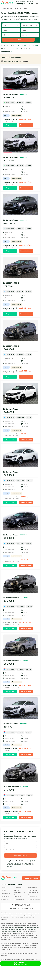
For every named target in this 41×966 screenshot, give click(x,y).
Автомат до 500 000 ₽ (34, 899)
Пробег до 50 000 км (19, 893)
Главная (3, 8)
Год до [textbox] (24, 30)
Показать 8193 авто (18, 40)
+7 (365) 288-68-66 (24, 4)
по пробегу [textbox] (23, 61)
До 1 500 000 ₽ (32, 896)
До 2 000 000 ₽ (5, 900)
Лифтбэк (3, 890)
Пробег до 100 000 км (33, 893)
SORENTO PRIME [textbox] (27, 25)
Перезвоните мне (20, 855)
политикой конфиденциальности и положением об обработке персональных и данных (21, 862)
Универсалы (18, 887)
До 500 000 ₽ (5, 896)
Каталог (10, 8)
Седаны (3, 887)
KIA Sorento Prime (10, 94)
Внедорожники (32, 887)
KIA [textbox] (5, 25)
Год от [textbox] (5, 30)
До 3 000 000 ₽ (19, 900)
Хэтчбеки (17, 890)
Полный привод (32, 890)
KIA (16, 8)
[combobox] (11, 25)
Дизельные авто (6, 893)
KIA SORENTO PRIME (11, 283)
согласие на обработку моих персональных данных (20, 865)
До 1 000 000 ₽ (18, 896)
